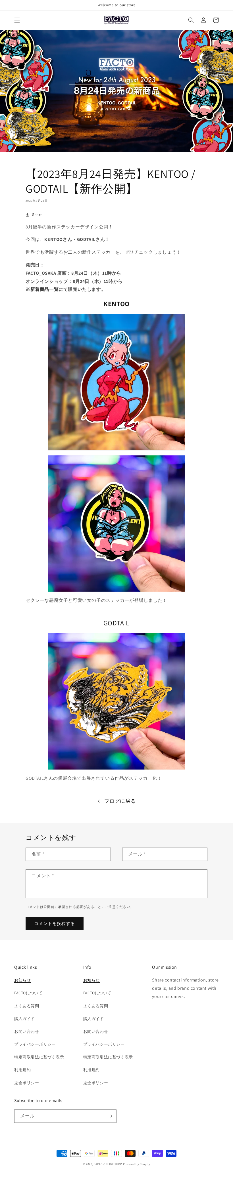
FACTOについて (28, 992)
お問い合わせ (26, 1031)
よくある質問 (26, 1005)
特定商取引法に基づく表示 (39, 1057)
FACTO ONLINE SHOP (108, 1164)
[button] (17, 20)
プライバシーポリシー (35, 1044)
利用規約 (22, 1069)
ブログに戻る (120, 801)
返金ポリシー (26, 1082)
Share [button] (37, 214)
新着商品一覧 (44, 289)
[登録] (110, 1116)
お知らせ (22, 980)
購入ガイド (24, 1018)
